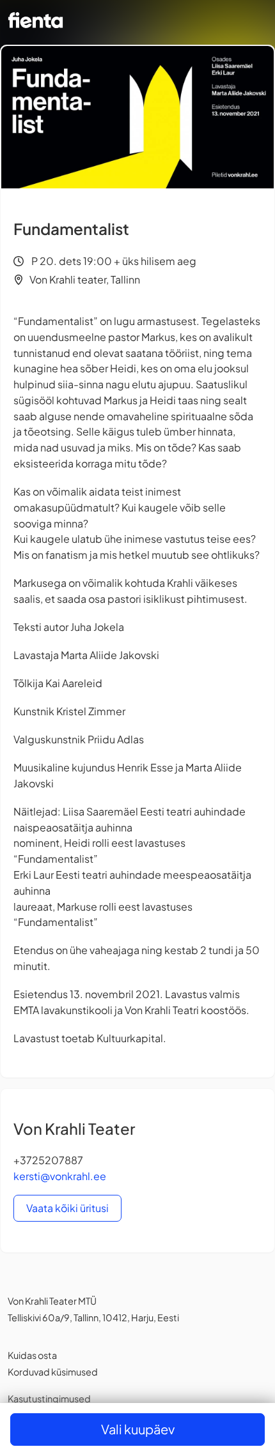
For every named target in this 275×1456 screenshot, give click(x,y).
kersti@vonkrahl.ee (59, 1176)
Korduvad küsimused (53, 1371)
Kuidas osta (32, 1355)
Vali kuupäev (138, 1429)
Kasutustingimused (49, 1398)
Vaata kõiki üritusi (67, 1208)
